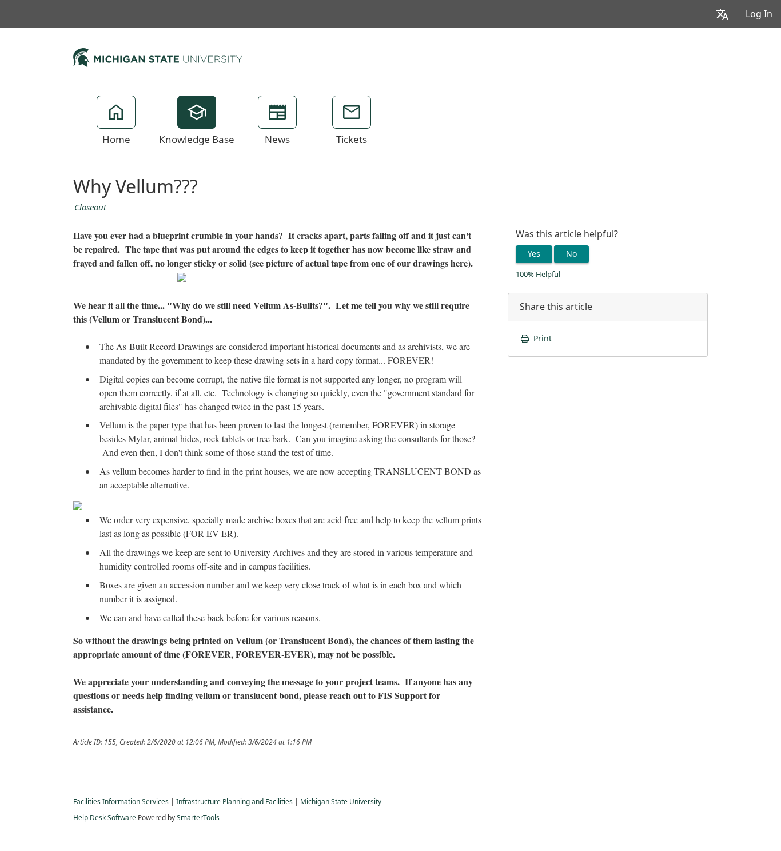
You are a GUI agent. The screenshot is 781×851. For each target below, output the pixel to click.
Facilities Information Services (121, 802)
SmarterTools (198, 818)
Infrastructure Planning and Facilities (234, 802)
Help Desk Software (104, 818)
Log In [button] (759, 14)
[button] (722, 14)
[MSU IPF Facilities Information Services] (157, 56)
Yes (534, 254)
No (571, 254)
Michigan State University (340, 802)
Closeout (90, 207)
